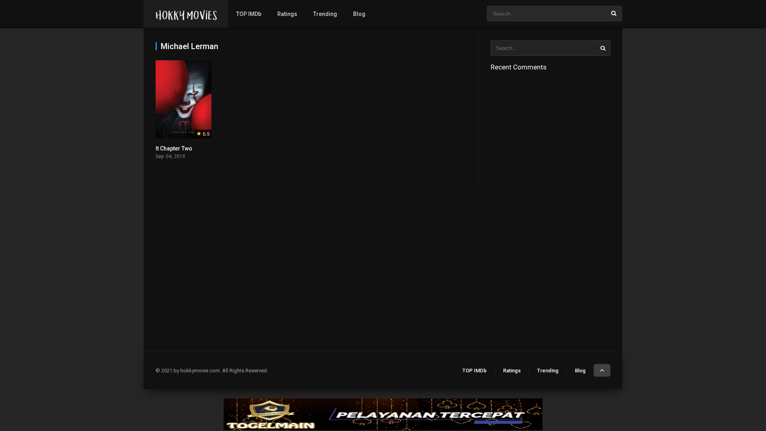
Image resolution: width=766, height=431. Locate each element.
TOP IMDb (248, 14)
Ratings (287, 14)
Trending (325, 14)
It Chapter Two (174, 148)
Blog (359, 14)
